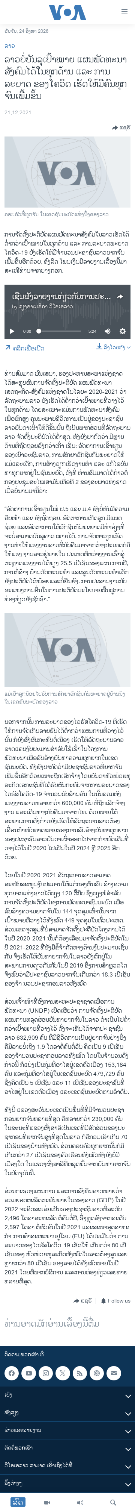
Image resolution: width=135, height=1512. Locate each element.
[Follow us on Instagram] (46, 1373)
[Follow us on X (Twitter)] (63, 1373)
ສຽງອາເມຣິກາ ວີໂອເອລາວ (46, 306)
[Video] (47, 1502)
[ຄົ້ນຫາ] (113, 1502)
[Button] (121, 127)
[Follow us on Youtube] (28, 1373)
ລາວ (9, 46)
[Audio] (80, 1502)
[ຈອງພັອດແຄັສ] (113, 1373)
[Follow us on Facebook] (11, 1373)
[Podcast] (97, 1373)
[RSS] (80, 1373)
